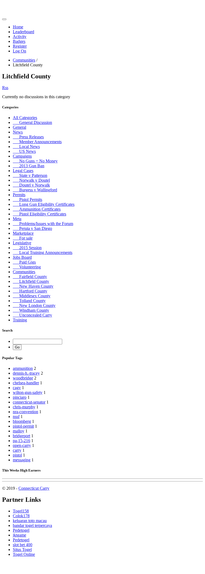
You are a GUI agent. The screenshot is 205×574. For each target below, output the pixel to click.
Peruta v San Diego (32, 228)
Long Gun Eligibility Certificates (43, 204)
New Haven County (33, 286)
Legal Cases (23, 170)
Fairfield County (30, 276)
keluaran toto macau (30, 520)
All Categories (25, 117)
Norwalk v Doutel (31, 180)
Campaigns (22, 156)
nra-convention (25, 411)
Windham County (31, 310)
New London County (34, 305)
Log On (19, 51)
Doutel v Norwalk (31, 185)
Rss (5, 87)
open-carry (22, 445)
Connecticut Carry (33, 488)
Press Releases (28, 137)
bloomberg (22, 421)
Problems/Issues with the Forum (43, 223)
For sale (23, 238)
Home (18, 27)
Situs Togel (22, 549)
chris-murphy (24, 407)
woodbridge (23, 378)
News (18, 132)
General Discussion (32, 122)
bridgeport (21, 436)
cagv (17, 387)
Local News (26, 146)
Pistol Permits (27, 199)
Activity (19, 36)
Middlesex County (31, 296)
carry (17, 450)
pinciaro (19, 397)
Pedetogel (21, 530)
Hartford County (30, 291)
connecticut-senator (29, 402)
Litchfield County (31, 281)
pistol (17, 455)
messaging (21, 460)
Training (20, 320)
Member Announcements (37, 141)
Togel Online (24, 554)
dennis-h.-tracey (26, 373)
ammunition (23, 368)
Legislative (22, 243)
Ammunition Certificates (37, 209)
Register (20, 46)
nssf (16, 416)
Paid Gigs (24, 262)
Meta (17, 218)
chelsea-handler (26, 383)
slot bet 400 (22, 544)
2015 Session (27, 247)
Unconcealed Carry (32, 315)
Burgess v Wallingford (35, 190)
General (19, 127)
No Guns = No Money (35, 161)
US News (24, 151)
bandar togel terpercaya (32, 525)
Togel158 (21, 511)
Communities (24, 60)
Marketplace (23, 233)
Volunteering (27, 267)
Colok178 (21, 516)
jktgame (19, 535)
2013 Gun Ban (28, 166)
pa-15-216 (21, 440)
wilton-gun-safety (27, 392)
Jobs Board (22, 257)
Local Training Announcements (42, 252)
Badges (19, 41)
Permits (19, 194)
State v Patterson (30, 175)
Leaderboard (23, 31)
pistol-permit (23, 426)
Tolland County (29, 300)
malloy (18, 431)
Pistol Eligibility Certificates (39, 214)
